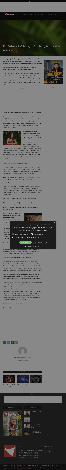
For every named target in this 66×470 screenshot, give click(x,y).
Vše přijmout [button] (25, 242)
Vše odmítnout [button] (39, 242)
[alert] (33, 235)
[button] (33, 246)
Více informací (43, 230)
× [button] (54, 222)
